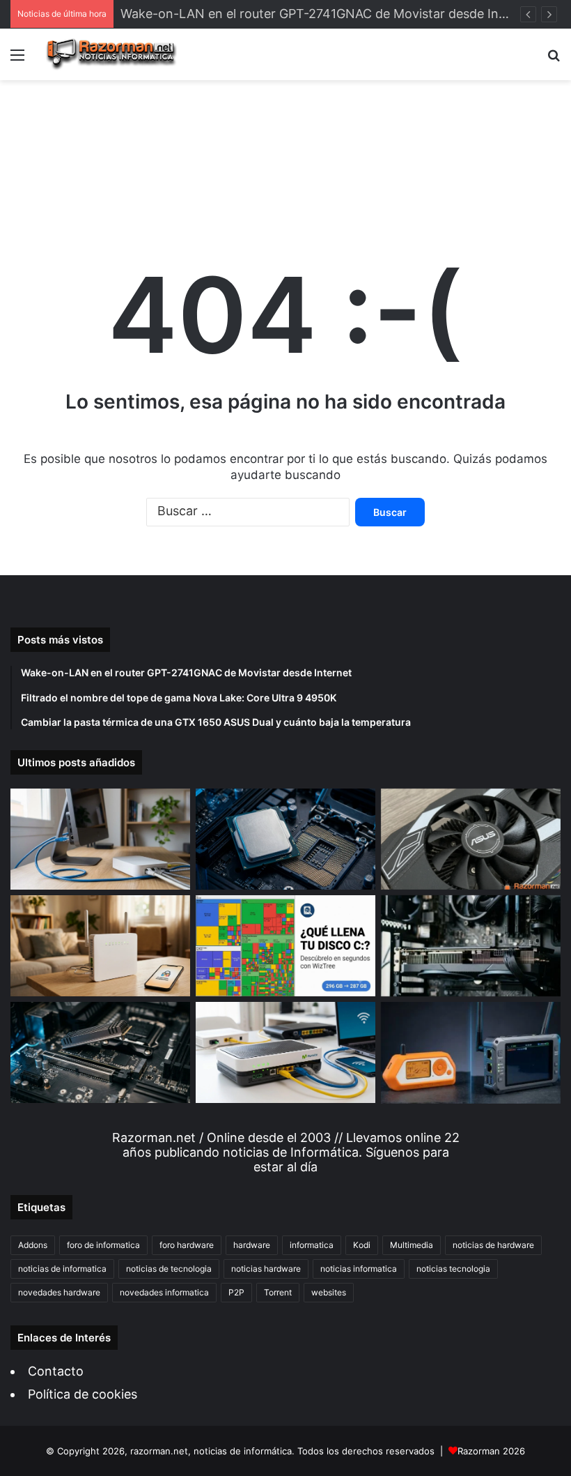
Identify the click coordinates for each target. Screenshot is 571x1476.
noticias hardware (266, 1268)
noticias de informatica (62, 1268)
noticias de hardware (493, 1245)
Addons (32, 1245)
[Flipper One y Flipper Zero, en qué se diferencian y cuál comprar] (471, 1053)
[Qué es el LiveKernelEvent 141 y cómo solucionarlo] (471, 946)
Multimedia (411, 1245)
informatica (312, 1245)
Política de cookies (82, 1394)
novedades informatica (164, 1292)
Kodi (361, 1245)
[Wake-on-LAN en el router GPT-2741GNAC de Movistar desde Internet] (100, 839)
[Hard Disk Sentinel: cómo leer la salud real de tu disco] (100, 1052)
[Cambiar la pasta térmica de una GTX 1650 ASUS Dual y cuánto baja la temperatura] (471, 839)
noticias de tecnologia (169, 1268)
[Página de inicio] (111, 54)
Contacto (56, 1371)
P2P (236, 1292)
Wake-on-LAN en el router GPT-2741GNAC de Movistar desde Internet (327, 13)
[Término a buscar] (554, 59)
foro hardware (186, 1245)
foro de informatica (103, 1245)
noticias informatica (358, 1268)
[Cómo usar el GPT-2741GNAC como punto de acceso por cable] (285, 1052)
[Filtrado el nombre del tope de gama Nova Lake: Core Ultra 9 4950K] (285, 839)
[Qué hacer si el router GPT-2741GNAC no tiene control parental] (100, 945)
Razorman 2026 (491, 1450)
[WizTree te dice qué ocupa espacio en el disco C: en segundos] (285, 945)
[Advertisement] (285, 150)
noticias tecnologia (453, 1268)
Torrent (278, 1292)
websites (328, 1292)
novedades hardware (59, 1292)
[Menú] (17, 59)
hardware (251, 1245)
